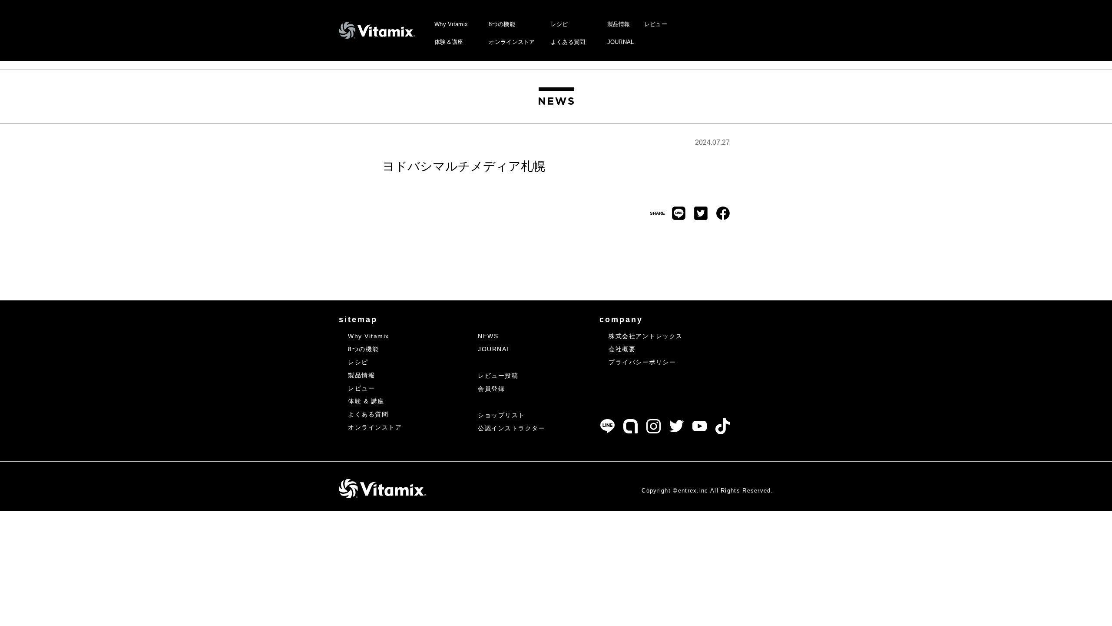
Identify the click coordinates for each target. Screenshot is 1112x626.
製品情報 (618, 24)
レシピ (559, 24)
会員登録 (491, 388)
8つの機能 (502, 24)
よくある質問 (568, 42)
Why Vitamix (451, 24)
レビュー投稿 (498, 375)
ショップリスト (501, 415)
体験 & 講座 (366, 401)
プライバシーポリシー (642, 362)
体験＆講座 (448, 42)
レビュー (655, 24)
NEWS (488, 336)
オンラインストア (512, 42)
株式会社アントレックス (646, 336)
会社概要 (622, 349)
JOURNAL (620, 42)
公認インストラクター (511, 428)
